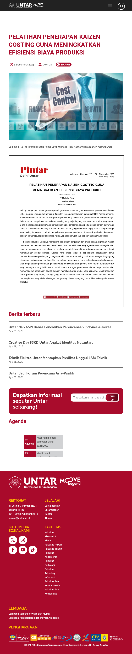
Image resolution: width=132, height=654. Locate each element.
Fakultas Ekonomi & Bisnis (50, 536)
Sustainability (52, 505)
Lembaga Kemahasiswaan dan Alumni (29, 613)
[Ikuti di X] (13, 540)
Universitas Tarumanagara (49, 645)
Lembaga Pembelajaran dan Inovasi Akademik (34, 617)
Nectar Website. (100, 645)
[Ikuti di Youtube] (23, 550)
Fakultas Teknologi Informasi (50, 573)
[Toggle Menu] (110, 6)
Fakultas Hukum (53, 544)
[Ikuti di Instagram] (23, 540)
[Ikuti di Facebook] (13, 550)
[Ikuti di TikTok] (33, 550)
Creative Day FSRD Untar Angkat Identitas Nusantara (51, 342)
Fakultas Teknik (53, 548)
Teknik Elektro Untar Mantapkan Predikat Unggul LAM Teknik (58, 358)
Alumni (48, 518)
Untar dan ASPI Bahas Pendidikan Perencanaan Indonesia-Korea (60, 327)
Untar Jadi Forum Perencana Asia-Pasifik (41, 373)
